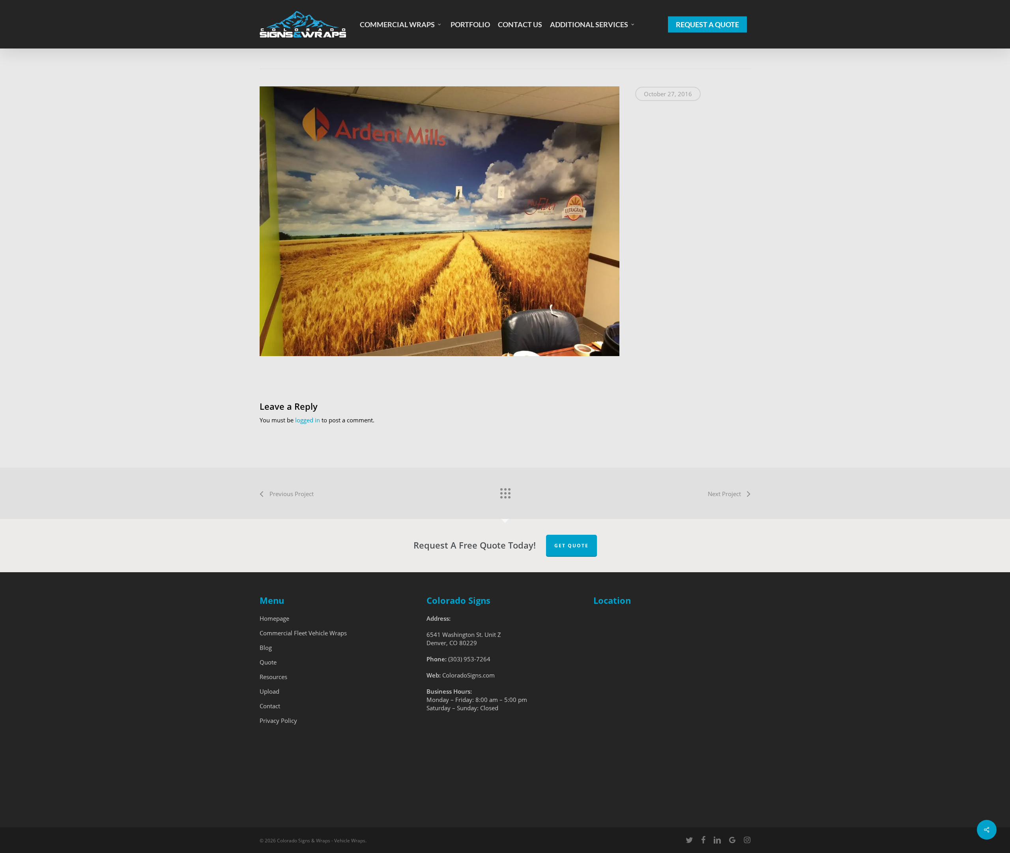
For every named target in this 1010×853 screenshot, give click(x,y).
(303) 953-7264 (469, 659)
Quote (268, 662)
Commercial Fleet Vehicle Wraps (303, 633)
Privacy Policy (278, 720)
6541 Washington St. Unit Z (463, 634)
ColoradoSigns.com (468, 675)
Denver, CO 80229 (451, 643)
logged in (307, 420)
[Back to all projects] (505, 491)
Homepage (274, 618)
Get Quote (571, 545)
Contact (270, 706)
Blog (266, 647)
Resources (273, 677)
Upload (269, 691)
